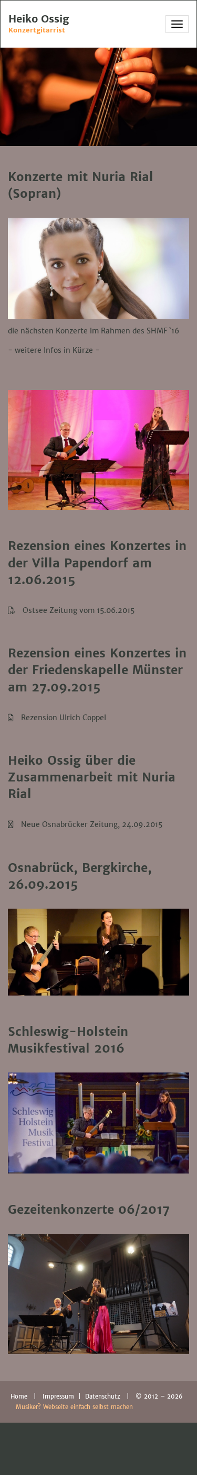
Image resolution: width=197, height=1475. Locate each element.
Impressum (59, 1396)
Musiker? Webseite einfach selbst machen (74, 1407)
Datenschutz (103, 1396)
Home (19, 1396)
